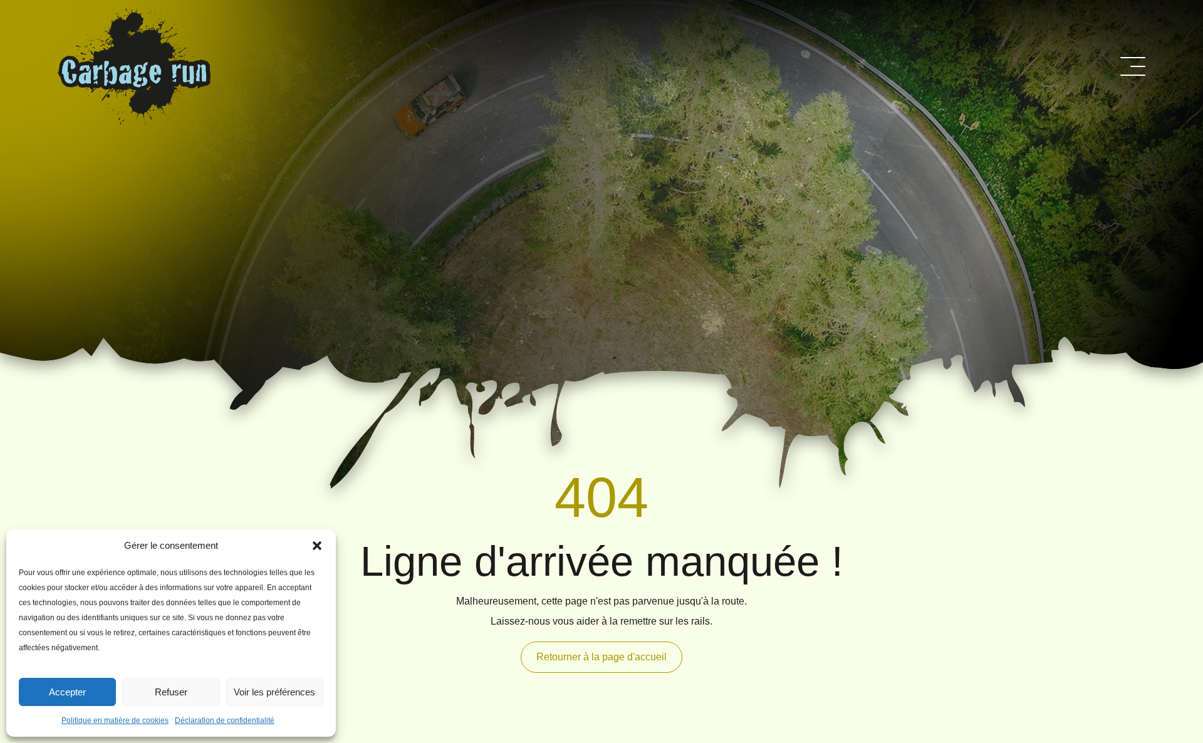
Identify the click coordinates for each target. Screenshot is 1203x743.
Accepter (67, 692)
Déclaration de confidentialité (224, 720)
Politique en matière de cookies (115, 720)
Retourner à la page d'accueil (601, 657)
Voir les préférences (274, 692)
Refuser (171, 692)
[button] (317, 545)
